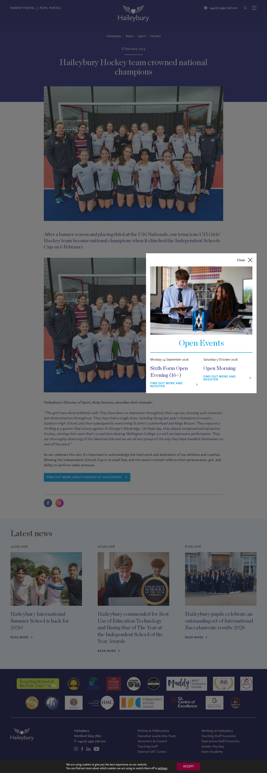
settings (162, 768)
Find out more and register (166, 385)
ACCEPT (188, 766)
